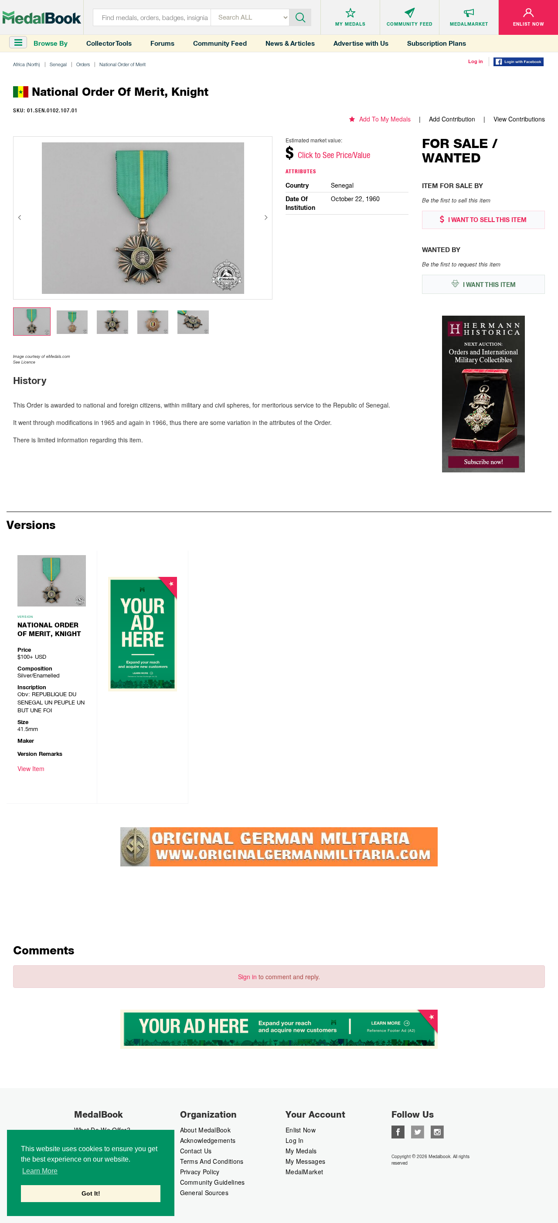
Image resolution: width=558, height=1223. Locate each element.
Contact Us (196, 1150)
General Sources (204, 1192)
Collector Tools (109, 43)
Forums (162, 43)
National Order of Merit (122, 64)
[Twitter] (417, 1131)
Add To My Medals (385, 119)
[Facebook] (398, 1131)
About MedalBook (205, 1129)
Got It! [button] (91, 1193)
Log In (295, 1140)
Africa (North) (26, 64)
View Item (30, 768)
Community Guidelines (212, 1182)
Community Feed (220, 43)
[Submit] (300, 16)
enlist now (301, 1129)
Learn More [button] (40, 1171)
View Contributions (519, 119)
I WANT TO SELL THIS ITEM (486, 220)
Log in (475, 61)
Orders (83, 64)
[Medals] (42, 17)
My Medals (301, 1150)
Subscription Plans (436, 43)
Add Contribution (452, 119)
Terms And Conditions (212, 1161)
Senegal (58, 64)
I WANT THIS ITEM (488, 285)
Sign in (247, 976)
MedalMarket (304, 1171)
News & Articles (290, 43)
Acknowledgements (208, 1140)
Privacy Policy (200, 1171)
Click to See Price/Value (334, 155)
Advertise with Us (360, 43)
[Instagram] (437, 1131)
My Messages (305, 1161)
